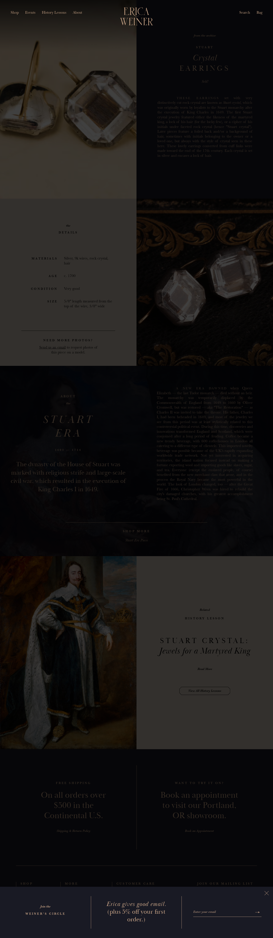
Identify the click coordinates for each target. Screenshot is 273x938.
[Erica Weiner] (136, 16)
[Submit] (257, 912)
